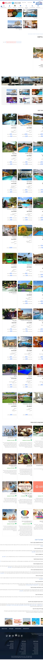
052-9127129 (14, 267)
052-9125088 (29, 322)
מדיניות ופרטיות (26, 628)
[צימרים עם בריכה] (32, 6)
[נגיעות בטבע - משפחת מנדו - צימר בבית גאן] (9, 402)
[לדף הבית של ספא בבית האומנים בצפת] (9, 464)
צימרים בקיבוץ (15, 10)
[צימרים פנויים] (38, 6)
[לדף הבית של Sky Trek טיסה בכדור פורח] (9, 520)
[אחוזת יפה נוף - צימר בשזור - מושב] (24, 347)
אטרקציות (9, 10)
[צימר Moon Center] (15, 20)
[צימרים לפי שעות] (4, 6)
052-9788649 (30, 496)
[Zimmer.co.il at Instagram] (19, 635)
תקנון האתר (11, 628)
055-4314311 (14, 127)
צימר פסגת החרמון (27, 103)
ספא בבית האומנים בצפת (13, 465)
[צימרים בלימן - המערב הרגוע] (9, 319)
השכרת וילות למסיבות (10, 645)
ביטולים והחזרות (18, 628)
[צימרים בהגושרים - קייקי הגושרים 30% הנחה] (9, 291)
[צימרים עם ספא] (18, 624)
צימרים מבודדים (26, 625)
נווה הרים (30, 209)
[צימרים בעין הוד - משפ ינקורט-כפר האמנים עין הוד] (9, 207)
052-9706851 (29, 155)
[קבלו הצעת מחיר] (15, 3)
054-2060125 (29, 406)
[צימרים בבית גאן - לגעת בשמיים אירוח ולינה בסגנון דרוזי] (24, 319)
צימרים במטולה (36, 647)
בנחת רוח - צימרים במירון (13, 348)
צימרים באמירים (35, 643)
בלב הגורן (30, 292)
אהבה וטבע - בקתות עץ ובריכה (27, 403)
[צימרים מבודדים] (27, 624)
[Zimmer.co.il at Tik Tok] (7, 635)
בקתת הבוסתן (14, 153)
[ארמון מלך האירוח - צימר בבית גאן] (9, 124)
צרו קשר (13, 3)
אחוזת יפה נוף (35, 17)
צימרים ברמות (36, 651)
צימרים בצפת (36, 649)
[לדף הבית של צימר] (38, 4)
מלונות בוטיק (11, 647)
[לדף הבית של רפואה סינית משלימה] (9, 492)
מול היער (15, 376)
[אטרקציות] (9, 9)
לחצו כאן (33, 551)
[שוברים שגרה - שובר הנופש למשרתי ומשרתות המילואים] (15, 6)
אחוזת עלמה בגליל (14, 181)
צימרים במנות (36, 652)
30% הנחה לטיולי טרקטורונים (12, 605)
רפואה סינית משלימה (13, 493)
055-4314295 (29, 211)
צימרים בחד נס (36, 644)
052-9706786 (14, 211)
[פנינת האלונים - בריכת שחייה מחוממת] (24, 124)
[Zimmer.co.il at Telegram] (13, 635)
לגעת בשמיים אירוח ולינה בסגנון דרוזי (26, 320)
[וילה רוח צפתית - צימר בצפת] (9, 235)
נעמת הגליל (30, 376)
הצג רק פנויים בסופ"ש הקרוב (11, 42)
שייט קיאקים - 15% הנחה (37, 605)
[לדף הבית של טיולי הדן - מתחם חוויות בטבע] (9, 436)
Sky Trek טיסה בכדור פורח (12, 521)
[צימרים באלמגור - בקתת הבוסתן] (9, 152)
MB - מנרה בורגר (29, 465)
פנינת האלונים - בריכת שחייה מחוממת (26, 125)
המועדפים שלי (30, 2)
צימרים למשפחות (23, 648)
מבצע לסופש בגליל (19, 17)
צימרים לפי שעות (4, 7)
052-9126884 (29, 350)
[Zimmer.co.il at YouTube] (16, 634)
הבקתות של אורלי (29, 181)
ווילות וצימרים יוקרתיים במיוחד (32, 584)
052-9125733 (29, 378)
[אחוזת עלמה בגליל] (9, 179)
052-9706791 (14, 239)
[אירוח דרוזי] (9, 6)
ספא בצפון (11, 646)
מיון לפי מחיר (19, 42)
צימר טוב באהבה (29, 264)
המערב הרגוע (14, 320)
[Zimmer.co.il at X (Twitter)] (10, 635)
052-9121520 (14, 378)
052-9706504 (14, 155)
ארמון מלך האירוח (14, 125)
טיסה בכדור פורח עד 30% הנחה (25, 605)
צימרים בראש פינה (35, 650)
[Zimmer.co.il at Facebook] (22, 635)
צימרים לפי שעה (23, 649)
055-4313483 (14, 183)
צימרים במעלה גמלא (35, 654)
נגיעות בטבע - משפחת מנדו (12, 403)
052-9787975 (29, 183)
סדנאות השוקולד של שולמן (28, 437)
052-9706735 (14, 406)
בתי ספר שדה (24, 652)
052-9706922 (29, 267)
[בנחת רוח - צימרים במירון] (9, 347)
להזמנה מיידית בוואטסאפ (26, 440)
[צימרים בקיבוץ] (15, 9)
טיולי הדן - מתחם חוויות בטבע (12, 437)
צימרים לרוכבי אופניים (22, 651)
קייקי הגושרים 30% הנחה (13, 292)
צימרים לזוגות (24, 647)
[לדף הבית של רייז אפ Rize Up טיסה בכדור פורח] (24, 520)
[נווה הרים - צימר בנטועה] (24, 207)
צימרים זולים (24, 644)
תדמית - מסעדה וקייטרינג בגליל (27, 493)
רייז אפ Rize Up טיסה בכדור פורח (27, 521)
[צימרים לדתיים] (20, 9)
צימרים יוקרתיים (20, 7)
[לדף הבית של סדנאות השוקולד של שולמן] (24, 436)
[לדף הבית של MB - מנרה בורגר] (24, 464)
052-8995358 (29, 295)
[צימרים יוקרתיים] (20, 6)
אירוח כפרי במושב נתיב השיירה (27, 236)
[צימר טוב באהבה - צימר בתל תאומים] (24, 263)
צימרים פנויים (38, 7)
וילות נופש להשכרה (26, 8)
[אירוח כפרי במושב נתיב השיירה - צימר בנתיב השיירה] (24, 235)
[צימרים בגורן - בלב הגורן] (24, 291)
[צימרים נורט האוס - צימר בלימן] (9, 263)
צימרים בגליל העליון (36, 33)
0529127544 (14, 322)
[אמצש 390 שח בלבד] (30, 20)
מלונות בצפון (11, 648)
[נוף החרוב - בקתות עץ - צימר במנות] (24, 152)
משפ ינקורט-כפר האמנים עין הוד (12, 209)
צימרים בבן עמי (36, 648)
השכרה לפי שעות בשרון (13, 103)
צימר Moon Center (19, 28)
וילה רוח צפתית (14, 236)
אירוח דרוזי (9, 7)
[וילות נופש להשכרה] (26, 6)
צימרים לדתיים (20, 10)
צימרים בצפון (24, 2)
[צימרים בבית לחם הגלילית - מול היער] (9, 374)
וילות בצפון (11, 644)
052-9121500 (14, 350)
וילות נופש (11, 643)
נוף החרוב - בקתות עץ (28, 153)
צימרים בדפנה (30, 33)
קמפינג (25, 650)
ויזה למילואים (15, 7)
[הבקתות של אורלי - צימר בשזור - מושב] (24, 179)
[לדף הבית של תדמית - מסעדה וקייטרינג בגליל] (24, 492)
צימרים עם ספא (17, 625)
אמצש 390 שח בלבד (34, 28)
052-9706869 (29, 127)
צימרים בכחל (36, 646)
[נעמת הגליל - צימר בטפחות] (24, 374)
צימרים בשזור (36, 645)
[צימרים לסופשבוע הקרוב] (5, 3)
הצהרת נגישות (4, 628)
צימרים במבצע (23, 643)
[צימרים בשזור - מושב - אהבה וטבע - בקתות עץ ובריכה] (24, 402)
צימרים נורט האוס (14, 264)
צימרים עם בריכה (32, 7)
